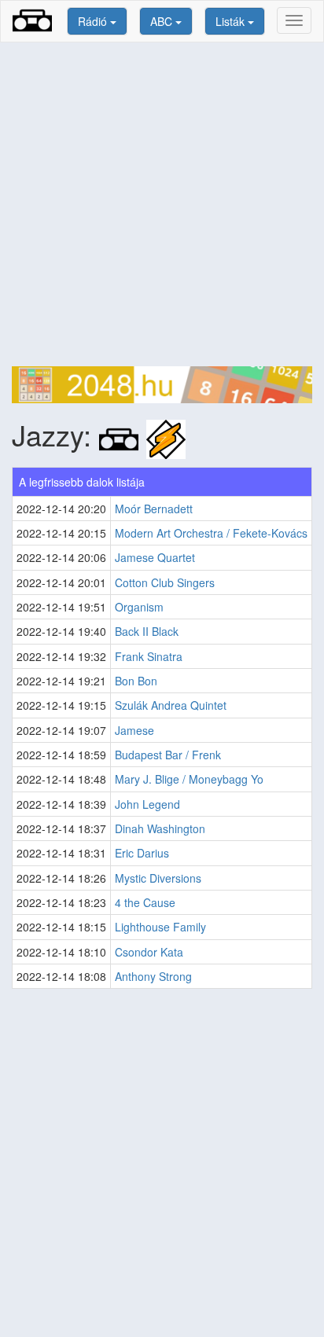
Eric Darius (142, 853)
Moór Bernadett (154, 508)
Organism (139, 607)
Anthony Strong (153, 976)
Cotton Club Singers (165, 582)
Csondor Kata (149, 952)
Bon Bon (136, 681)
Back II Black (147, 631)
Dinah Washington (160, 828)
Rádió (94, 21)
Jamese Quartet (155, 557)
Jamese (134, 730)
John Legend (147, 804)
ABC (162, 21)
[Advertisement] (162, 204)
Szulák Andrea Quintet (170, 705)
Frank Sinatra (148, 656)
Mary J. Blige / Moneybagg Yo (189, 779)
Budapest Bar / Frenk (168, 754)
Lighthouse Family (160, 927)
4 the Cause (145, 902)
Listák (231, 21)
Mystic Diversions (158, 878)
